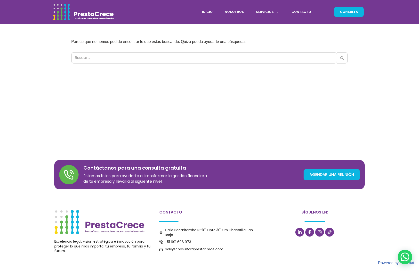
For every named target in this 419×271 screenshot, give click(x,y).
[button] (405, 257)
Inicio (207, 11)
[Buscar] (342, 57)
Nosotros (234, 11)
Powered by (396, 263)
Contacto (301, 11)
